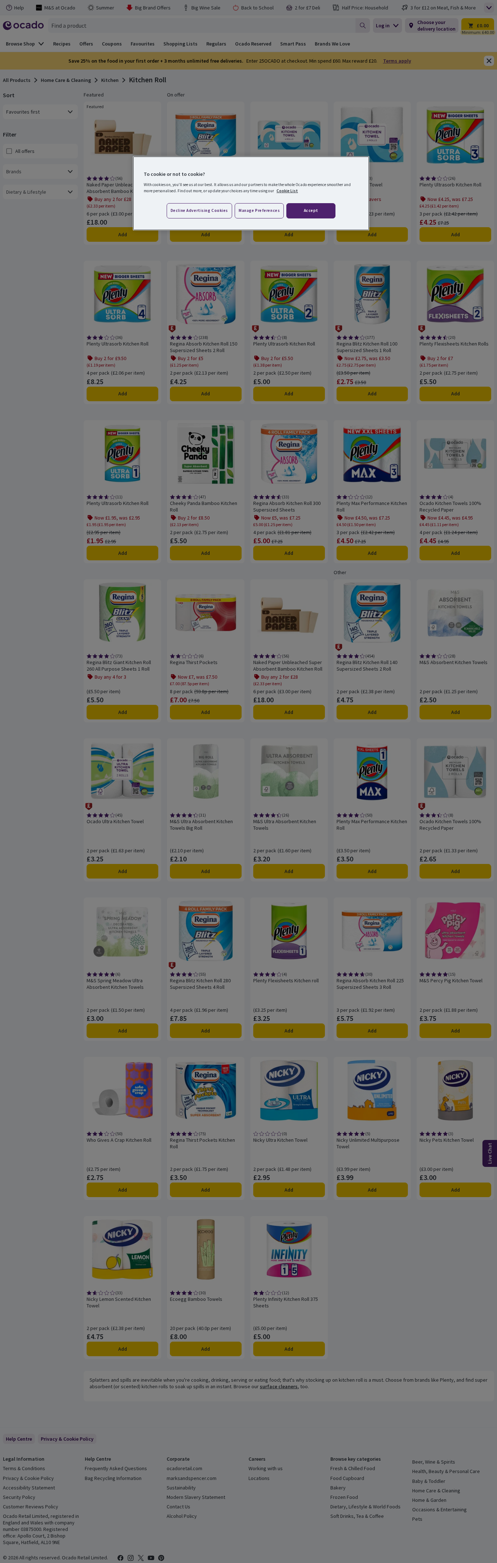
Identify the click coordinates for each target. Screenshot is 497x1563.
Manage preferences (259, 210)
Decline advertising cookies (199, 210)
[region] (251, 193)
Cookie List (287, 190)
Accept (311, 210)
